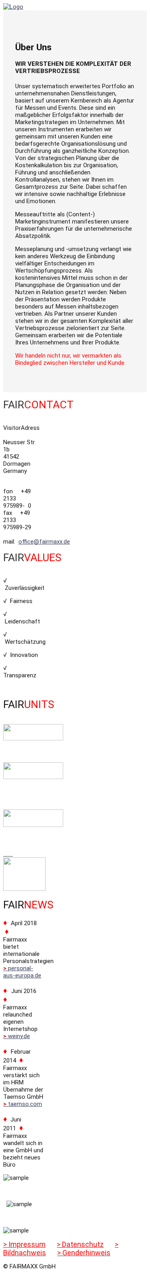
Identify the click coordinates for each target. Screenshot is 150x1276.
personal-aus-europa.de (22, 972)
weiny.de (16, 1036)
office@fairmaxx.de (44, 541)
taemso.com (22, 1104)
